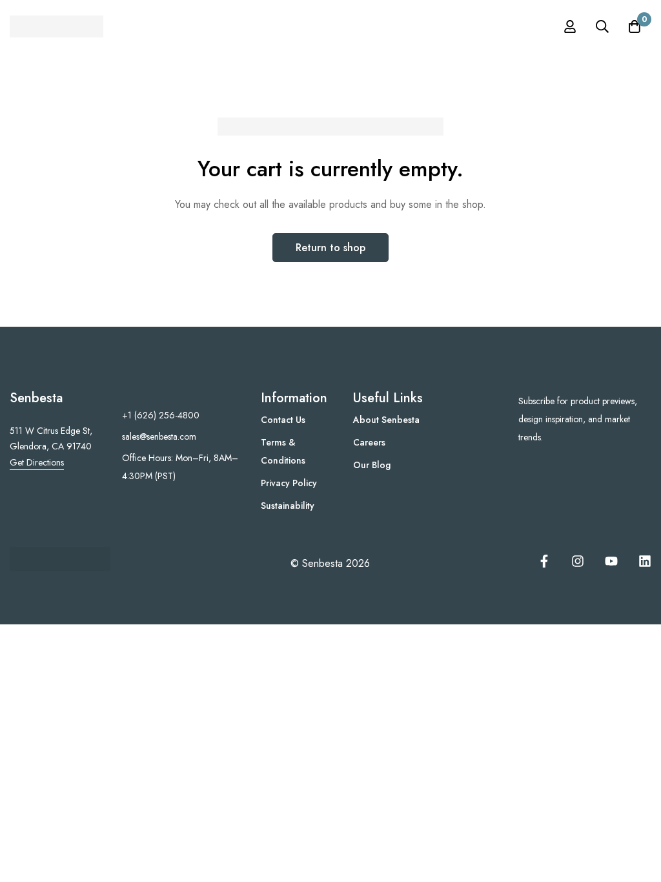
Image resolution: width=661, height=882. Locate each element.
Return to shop (330, 247)
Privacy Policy (289, 483)
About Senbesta (386, 419)
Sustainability (287, 505)
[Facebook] (544, 561)
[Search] (602, 26)
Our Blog (372, 464)
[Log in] (570, 26)
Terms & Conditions (283, 451)
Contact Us (283, 419)
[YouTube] (611, 561)
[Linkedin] (644, 561)
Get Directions (37, 462)
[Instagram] (577, 561)
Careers (369, 442)
